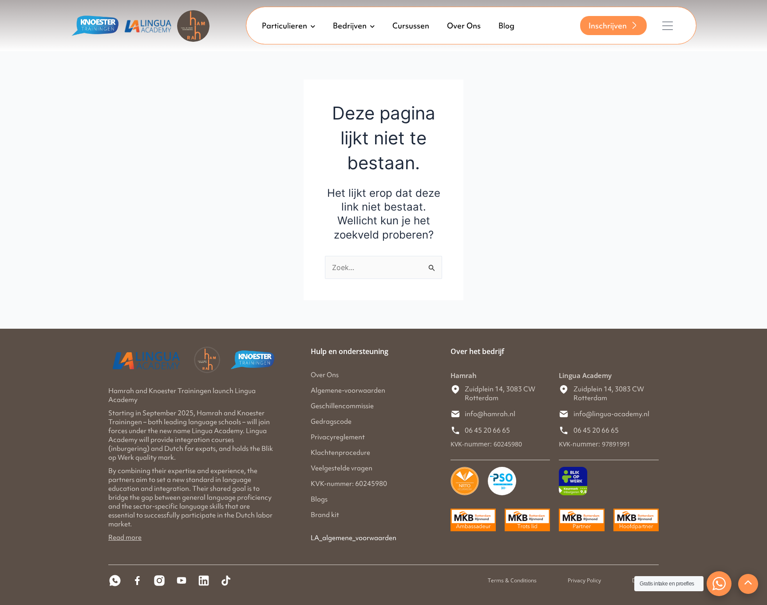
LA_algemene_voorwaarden (353, 537)
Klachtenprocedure (340, 452)
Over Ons (464, 25)
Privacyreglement (338, 437)
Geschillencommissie (342, 406)
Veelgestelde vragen (341, 468)
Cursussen (410, 25)
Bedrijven (350, 25)
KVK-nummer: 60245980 (349, 483)
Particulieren (284, 25)
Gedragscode (331, 421)
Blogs (319, 499)
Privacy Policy (584, 580)
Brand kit (325, 514)
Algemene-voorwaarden (348, 390)
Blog (506, 25)
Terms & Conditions (512, 580)
